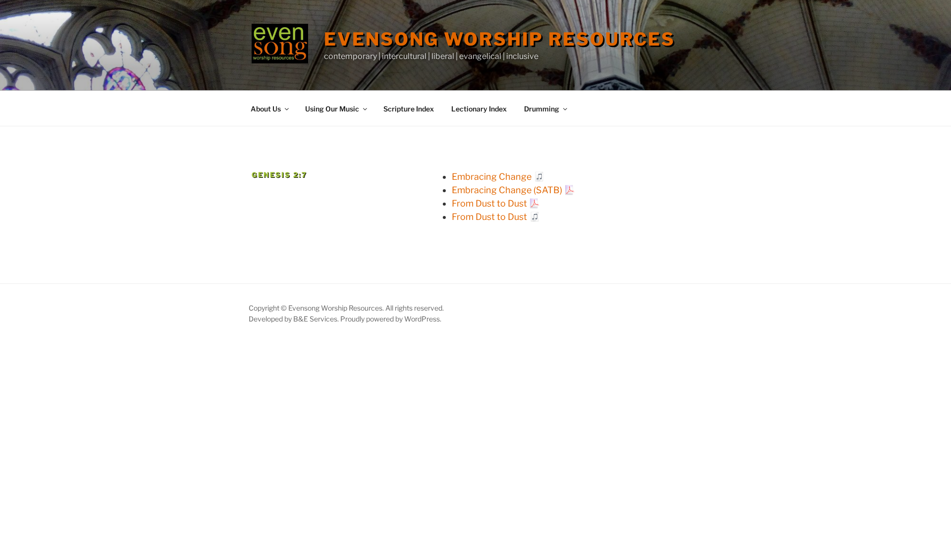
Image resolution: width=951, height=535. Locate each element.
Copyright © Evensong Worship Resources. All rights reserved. (346, 308)
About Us (266, 109)
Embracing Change (491, 176)
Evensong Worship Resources (499, 39)
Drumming (541, 109)
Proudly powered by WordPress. (390, 319)
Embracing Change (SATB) (507, 190)
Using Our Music (332, 109)
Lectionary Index (479, 109)
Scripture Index (408, 109)
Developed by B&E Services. (294, 319)
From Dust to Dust (489, 203)
